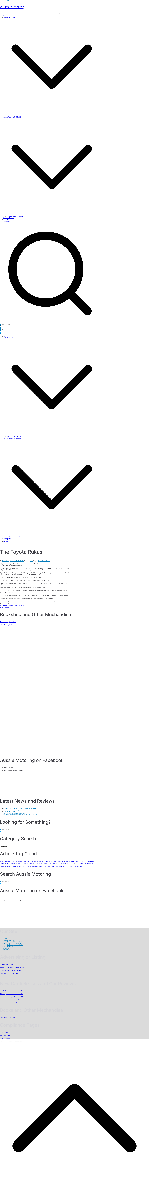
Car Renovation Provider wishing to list (11, 970)
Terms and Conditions (6, 1035)
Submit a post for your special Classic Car (11, 994)
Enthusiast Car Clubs (9, 338)
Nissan (71, 863)
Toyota (31, 561)
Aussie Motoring (12, 7)
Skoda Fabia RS (4, 607)
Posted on (17, 561)
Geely (66, 861)
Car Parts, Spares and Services (15, 216)
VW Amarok (79, 866)
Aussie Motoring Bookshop (7, 1017)
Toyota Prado (54, 866)
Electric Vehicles (45, 861)
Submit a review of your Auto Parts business (12, 1000)
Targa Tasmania (8, 866)
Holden (72, 861)
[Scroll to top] (74, 1192)
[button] (51, 114)
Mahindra (12, 863)
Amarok (1, 861)
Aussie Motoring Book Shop (8, 622)
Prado (85, 863)
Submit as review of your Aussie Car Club (11, 997)
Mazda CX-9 (21, 863)
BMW (23, 861)
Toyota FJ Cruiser (34, 866)
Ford (52, 861)
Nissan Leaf (76, 863)
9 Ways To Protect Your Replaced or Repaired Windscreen (19, 810)
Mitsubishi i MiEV (48, 863)
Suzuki (2, 866)
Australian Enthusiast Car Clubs (15, 116)
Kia (8, 863)
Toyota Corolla (28, 866)
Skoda (94, 863)
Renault (88, 863)
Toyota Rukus (46, 561)
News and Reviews (8, 218)
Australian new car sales (13, 861)
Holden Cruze (79, 861)
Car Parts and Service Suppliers (12, 438)
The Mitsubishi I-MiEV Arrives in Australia (12, 605)
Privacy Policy (4, 1032)
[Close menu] (0, 333)
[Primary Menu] (0, 328)
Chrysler (33, 861)
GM (69, 861)
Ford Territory (62, 861)
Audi (5, 861)
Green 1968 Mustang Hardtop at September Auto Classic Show (20, 814)
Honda (85, 861)
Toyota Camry (21, 866)
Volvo (74, 866)
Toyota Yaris (69, 866)
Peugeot (81, 863)
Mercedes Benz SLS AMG (38, 863)
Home (5, 16)
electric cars (38, 861)
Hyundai (3, 863)
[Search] (0, 325)
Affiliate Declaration (5, 1038)
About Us (6, 219)
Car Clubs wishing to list (6, 964)
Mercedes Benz (28, 863)
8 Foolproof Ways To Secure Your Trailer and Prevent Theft (19, 808)
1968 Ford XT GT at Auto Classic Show (14, 813)
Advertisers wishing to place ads (9, 973)
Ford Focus (56, 861)
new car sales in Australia (60, 863)
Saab (92, 863)
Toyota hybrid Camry (44, 866)
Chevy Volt (28, 861)
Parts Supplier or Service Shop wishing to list (12, 967)
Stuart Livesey (6, 561)
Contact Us (6, 221)
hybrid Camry (90, 861)
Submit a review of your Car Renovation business (13, 1002)
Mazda (16, 863)
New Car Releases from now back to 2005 (11, 991)
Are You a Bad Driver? (9, 811)
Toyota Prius (62, 866)
